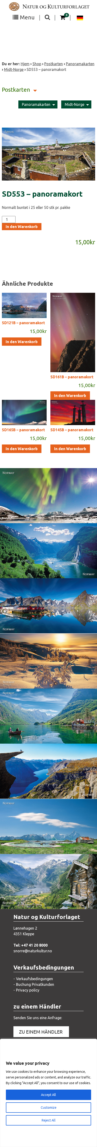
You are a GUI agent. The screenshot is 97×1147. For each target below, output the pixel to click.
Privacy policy (27, 990)
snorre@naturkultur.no (32, 951)
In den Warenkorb (22, 226)
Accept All (48, 1095)
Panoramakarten (80, 64)
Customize (49, 1107)
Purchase (44, 515)
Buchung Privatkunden (35, 984)
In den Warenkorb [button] (22, 342)
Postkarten (53, 64)
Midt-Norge (14, 69)
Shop (36, 64)
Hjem (25, 64)
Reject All (49, 1120)
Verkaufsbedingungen (34, 979)
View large (45, 505)
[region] (48, 1093)
